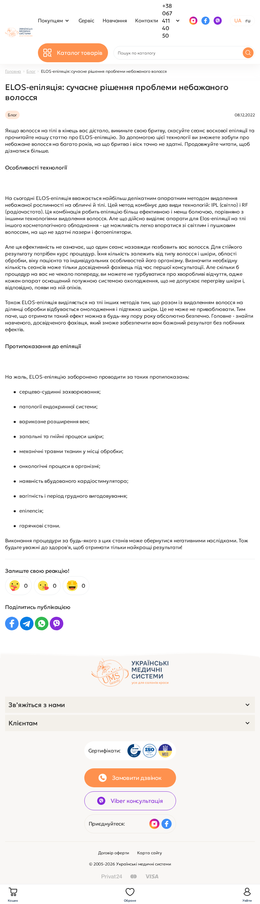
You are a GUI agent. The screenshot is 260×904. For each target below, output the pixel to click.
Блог (31, 71)
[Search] (248, 52)
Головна (13, 71)
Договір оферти (113, 852)
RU (248, 20)
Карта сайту (149, 852)
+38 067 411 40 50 (167, 20)
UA (237, 20)
